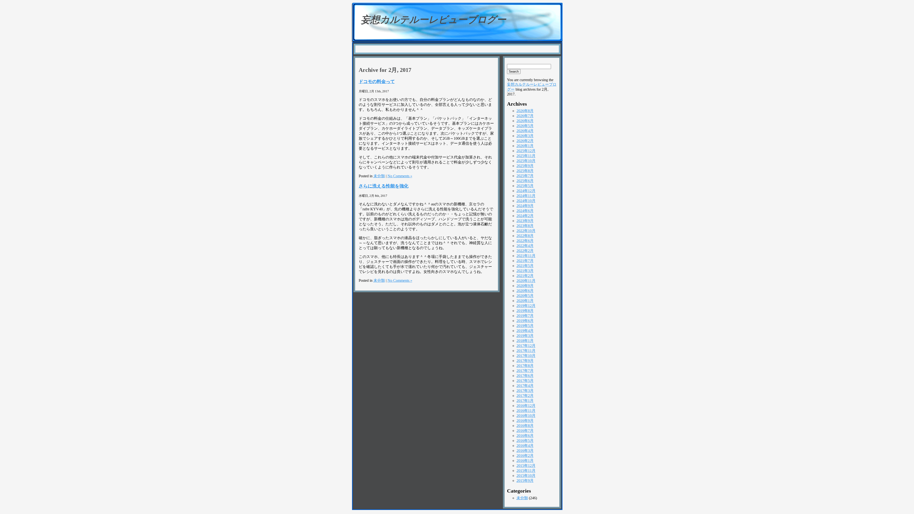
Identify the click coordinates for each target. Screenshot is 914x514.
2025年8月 (525, 171)
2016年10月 (526, 416)
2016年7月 (525, 431)
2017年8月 (525, 366)
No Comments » (399, 176)
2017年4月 (525, 386)
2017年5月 (525, 381)
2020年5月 (525, 296)
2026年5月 (525, 126)
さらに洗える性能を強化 (383, 185)
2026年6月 (525, 121)
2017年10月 (526, 356)
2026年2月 (525, 141)
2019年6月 (525, 321)
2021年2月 (525, 276)
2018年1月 (525, 341)
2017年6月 (525, 376)
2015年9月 (525, 481)
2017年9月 (525, 361)
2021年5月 (525, 266)
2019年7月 (525, 316)
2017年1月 (525, 401)
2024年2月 (525, 216)
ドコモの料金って (377, 81)
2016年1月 (525, 461)
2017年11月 (526, 351)
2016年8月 (525, 426)
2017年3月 (525, 391)
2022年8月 (525, 236)
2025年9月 (525, 166)
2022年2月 (525, 251)
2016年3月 (525, 451)
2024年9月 (525, 206)
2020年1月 (525, 301)
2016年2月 (525, 456)
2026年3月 (525, 136)
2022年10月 (526, 231)
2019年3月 (525, 336)
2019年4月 (525, 331)
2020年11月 (526, 281)
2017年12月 (526, 346)
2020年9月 (525, 286)
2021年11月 (526, 256)
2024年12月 (526, 191)
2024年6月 (525, 211)
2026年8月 (525, 111)
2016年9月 (525, 421)
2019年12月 (526, 306)
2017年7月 (525, 371)
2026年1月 (525, 146)
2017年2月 (525, 396)
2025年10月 (526, 161)
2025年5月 (525, 186)
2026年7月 (525, 116)
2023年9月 (525, 221)
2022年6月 (525, 241)
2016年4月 (525, 446)
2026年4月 (525, 131)
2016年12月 (526, 406)
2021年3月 (525, 271)
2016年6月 (525, 436)
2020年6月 (525, 291)
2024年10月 (526, 201)
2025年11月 (526, 156)
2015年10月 (526, 476)
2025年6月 (525, 181)
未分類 (379, 176)
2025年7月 (525, 176)
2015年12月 (526, 466)
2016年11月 (526, 411)
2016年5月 (525, 441)
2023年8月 (525, 226)
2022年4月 (525, 246)
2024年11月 (526, 196)
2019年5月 (525, 326)
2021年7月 (525, 261)
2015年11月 (526, 471)
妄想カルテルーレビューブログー (433, 19)
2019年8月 (525, 311)
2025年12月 (526, 151)
